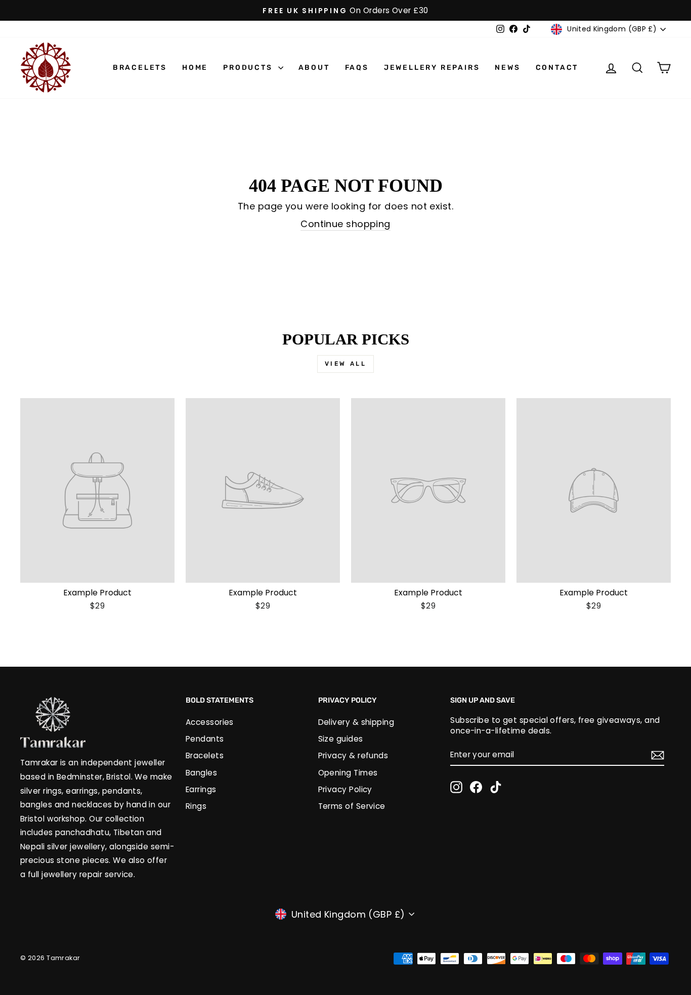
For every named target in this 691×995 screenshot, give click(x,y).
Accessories (210, 722)
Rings (196, 806)
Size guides (340, 738)
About (314, 67)
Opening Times (348, 772)
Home (195, 67)
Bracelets (140, 67)
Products (249, 67)
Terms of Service (351, 806)
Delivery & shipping (356, 722)
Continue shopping (345, 224)
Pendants (205, 738)
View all (346, 363)
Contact (557, 67)
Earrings (201, 789)
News (507, 67)
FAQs (357, 67)
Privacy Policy (345, 789)
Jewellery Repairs (432, 67)
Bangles (201, 772)
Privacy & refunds (353, 755)
